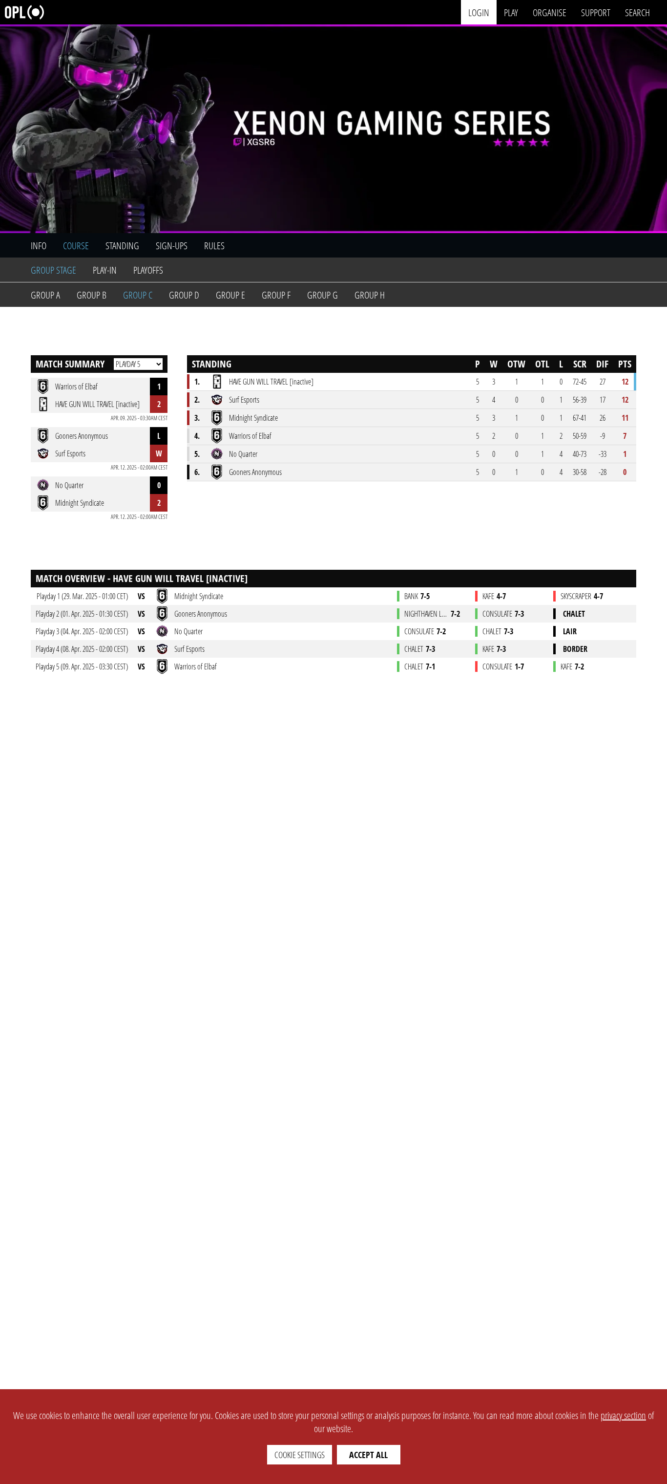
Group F (276, 294)
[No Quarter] (216, 454)
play (511, 12)
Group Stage (53, 270)
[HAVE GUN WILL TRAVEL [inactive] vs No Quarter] (237, 631)
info (38, 245)
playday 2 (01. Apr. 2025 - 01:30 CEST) (82, 613)
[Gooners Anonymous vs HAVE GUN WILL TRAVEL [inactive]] (249, 614)
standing (122, 245)
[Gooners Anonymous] (216, 472)
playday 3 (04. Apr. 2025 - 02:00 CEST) (82, 631)
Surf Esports (244, 399)
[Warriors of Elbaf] (216, 436)
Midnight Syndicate (253, 417)
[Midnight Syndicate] (216, 417)
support (595, 12)
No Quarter (243, 454)
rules (214, 245)
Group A (45, 294)
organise (549, 12)
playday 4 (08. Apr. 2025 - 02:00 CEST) (82, 649)
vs (141, 596)
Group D (184, 294)
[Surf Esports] (216, 399)
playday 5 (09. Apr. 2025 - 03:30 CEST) (82, 666)
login (478, 12)
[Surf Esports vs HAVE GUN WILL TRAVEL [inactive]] (238, 649)
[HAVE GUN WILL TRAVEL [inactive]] (216, 381)
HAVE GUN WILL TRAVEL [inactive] (271, 381)
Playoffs (148, 270)
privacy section (623, 1415)
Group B (91, 294)
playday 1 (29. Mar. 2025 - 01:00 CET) (82, 596)
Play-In (105, 270)
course (76, 245)
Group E (230, 294)
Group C (137, 294)
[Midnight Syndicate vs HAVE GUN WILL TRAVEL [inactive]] (247, 596)
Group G (322, 294)
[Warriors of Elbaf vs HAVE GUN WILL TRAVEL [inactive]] (244, 666)
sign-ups (172, 245)
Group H (369, 294)
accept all (368, 1455)
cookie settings (299, 1455)
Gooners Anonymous (255, 472)
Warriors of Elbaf (250, 435)
